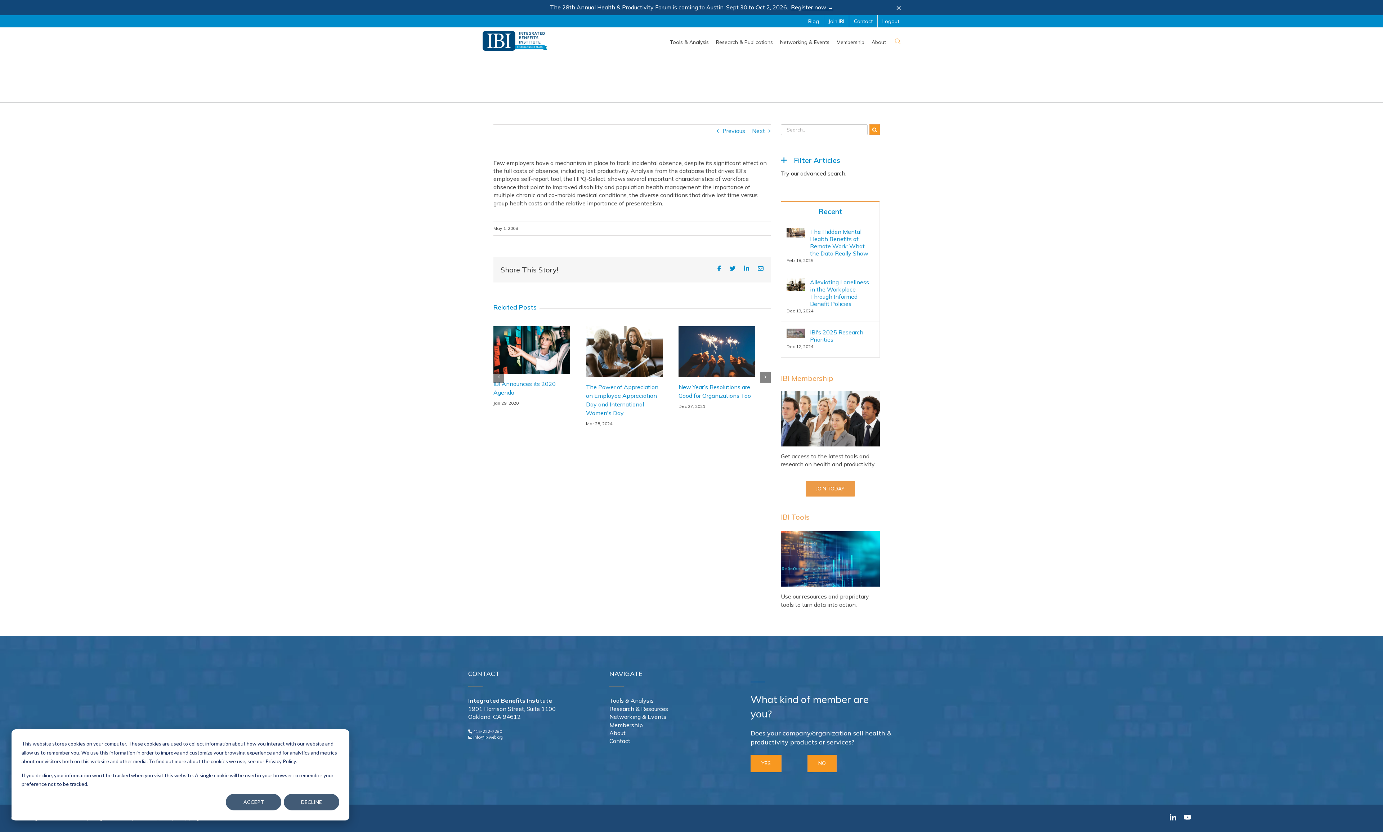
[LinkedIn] (746, 268)
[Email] (761, 269)
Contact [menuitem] (863, 21)
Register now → (812, 7)
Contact (619, 740)
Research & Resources (638, 708)
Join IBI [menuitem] (836, 21)
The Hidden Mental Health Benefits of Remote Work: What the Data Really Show (839, 242)
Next (758, 130)
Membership (626, 725)
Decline (311, 802)
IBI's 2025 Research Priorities (836, 336)
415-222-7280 (487, 731)
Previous (733, 130)
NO (822, 763)
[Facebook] (719, 268)
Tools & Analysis (631, 700)
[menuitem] (689, 42)
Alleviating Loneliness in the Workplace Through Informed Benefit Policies (839, 293)
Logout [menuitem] (890, 21)
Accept (253, 802)
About (617, 733)
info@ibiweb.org (488, 737)
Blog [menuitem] (813, 21)
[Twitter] (732, 268)
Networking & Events (637, 716)
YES (766, 763)
